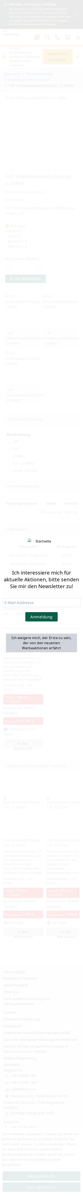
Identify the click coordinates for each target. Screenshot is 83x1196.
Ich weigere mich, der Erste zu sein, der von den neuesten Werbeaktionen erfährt (41, 642)
